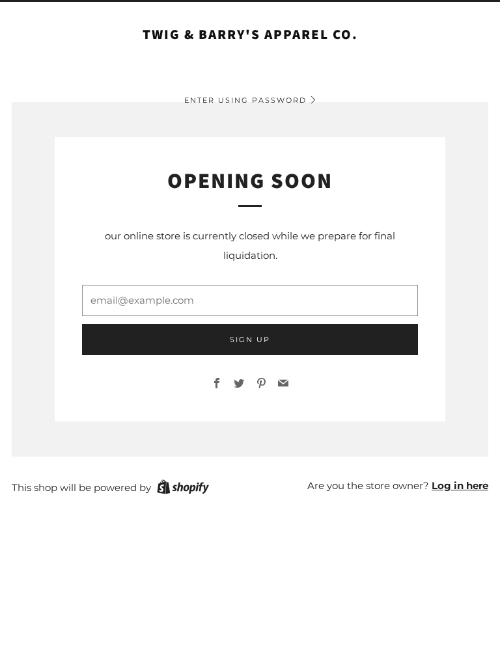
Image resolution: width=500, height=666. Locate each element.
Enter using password (245, 100)
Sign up (250, 339)
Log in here (460, 485)
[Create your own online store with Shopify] (183, 489)
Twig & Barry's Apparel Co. (250, 34)
